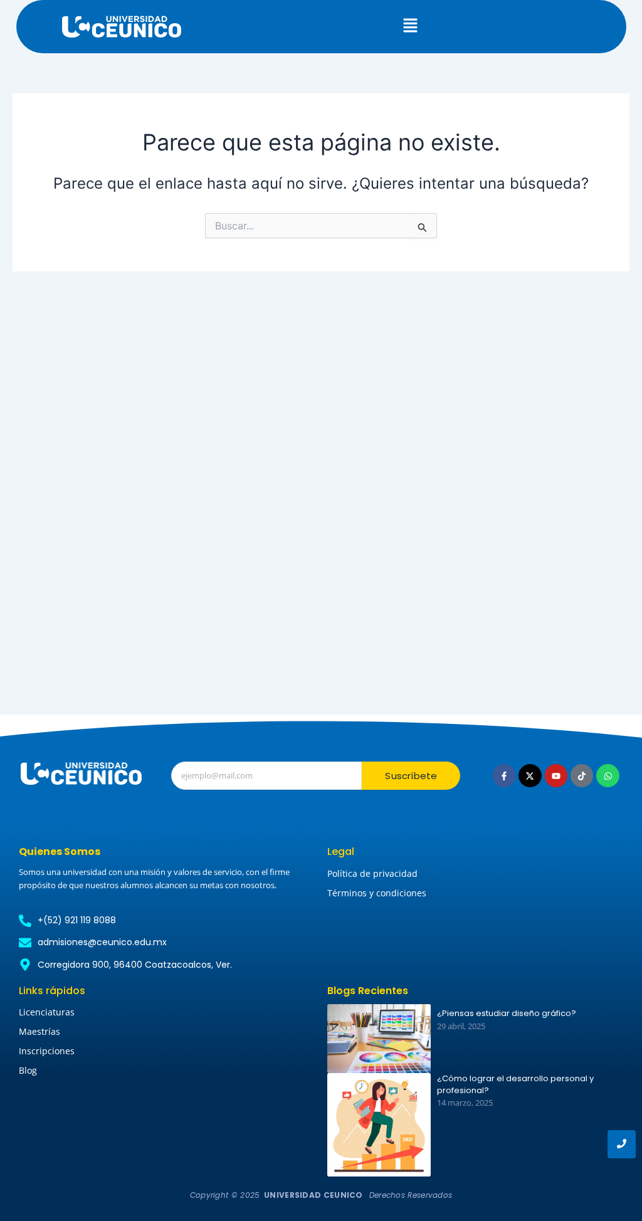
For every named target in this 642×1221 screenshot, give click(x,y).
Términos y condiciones (376, 893)
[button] (410, 26)
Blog (28, 1070)
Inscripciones (47, 1051)
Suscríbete (411, 775)
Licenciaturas (47, 1012)
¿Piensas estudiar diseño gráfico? (506, 1013)
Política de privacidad (372, 873)
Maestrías (39, 1031)
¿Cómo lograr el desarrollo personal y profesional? (515, 1084)
